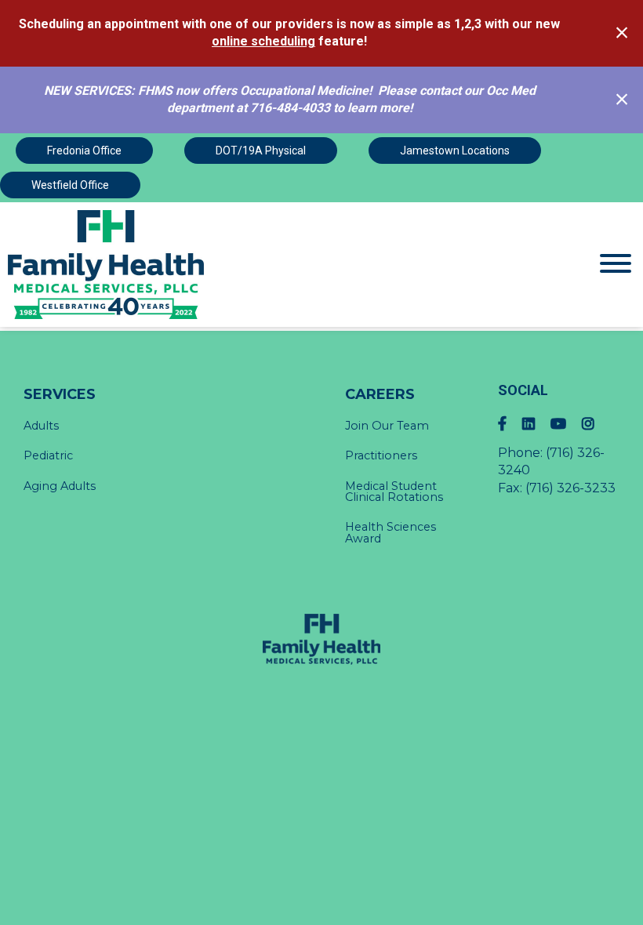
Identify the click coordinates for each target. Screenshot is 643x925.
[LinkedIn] (536, 423)
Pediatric (48, 455)
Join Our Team (387, 426)
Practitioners (381, 455)
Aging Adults (60, 486)
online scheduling (263, 41)
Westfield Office (70, 185)
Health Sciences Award (390, 532)
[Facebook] (510, 423)
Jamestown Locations (455, 150)
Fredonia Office (84, 150)
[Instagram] (596, 423)
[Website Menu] (615, 264)
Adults (41, 426)
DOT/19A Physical (261, 150)
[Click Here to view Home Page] (241, 264)
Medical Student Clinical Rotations (394, 491)
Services (60, 394)
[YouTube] (566, 423)
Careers (380, 394)
